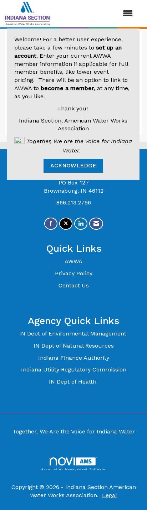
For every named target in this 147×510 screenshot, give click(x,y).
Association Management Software (73, 469)
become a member (67, 88)
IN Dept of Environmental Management (73, 333)
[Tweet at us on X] (65, 224)
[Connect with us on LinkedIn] (80, 224)
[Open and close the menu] (94, 13)
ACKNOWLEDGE (73, 165)
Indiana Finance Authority (73, 357)
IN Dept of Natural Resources (74, 345)
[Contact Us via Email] (96, 224)
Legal (109, 495)
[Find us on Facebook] (50, 224)
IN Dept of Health (73, 381)
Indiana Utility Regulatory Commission (73, 369)
